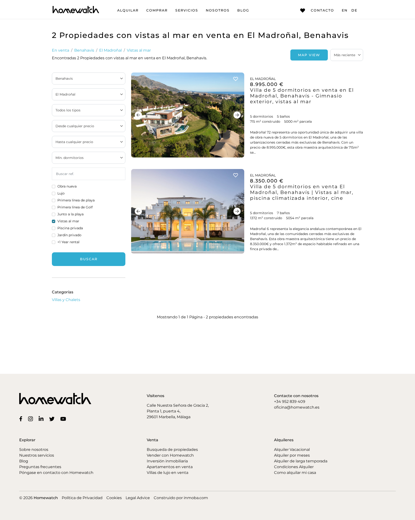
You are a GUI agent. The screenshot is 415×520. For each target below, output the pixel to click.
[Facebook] (21, 419)
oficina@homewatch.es (296, 407)
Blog (243, 10)
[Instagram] (31, 419)
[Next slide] (237, 115)
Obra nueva (67, 186)
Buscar (89, 259)
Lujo (61, 193)
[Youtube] (64, 419)
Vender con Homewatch (170, 455)
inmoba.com (196, 498)
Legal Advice (138, 498)
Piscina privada (70, 228)
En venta (60, 50)
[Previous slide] (138, 115)
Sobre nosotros (33, 449)
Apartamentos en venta (170, 467)
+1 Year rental (68, 242)
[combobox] (346, 55)
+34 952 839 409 (289, 401)
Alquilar (128, 10)
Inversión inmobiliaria (167, 461)
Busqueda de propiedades (172, 449)
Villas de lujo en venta (167, 472)
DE (354, 10)
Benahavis (84, 50)
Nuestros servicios (36, 455)
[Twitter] (52, 419)
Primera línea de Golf (75, 207)
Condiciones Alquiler (294, 467)
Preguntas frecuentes (40, 467)
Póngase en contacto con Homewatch (56, 472)
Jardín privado (69, 235)
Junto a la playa (70, 214)
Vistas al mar (139, 50)
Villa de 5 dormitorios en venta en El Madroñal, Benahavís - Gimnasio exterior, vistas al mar (302, 95)
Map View (309, 55)
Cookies (114, 498)
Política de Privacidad (82, 498)
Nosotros (218, 10)
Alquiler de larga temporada (300, 461)
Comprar (157, 10)
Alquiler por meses (292, 455)
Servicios (186, 10)
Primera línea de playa (76, 200)
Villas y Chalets (66, 299)
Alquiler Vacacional (292, 449)
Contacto (322, 10)
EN (345, 10)
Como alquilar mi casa (295, 472)
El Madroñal (110, 50)
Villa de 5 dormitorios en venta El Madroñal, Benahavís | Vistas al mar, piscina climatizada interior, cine (301, 192)
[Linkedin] (42, 419)
